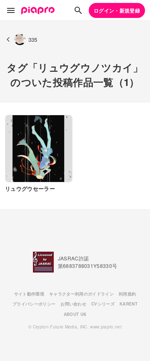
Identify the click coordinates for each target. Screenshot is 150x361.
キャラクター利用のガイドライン (81, 294)
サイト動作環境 (29, 294)
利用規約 (127, 294)
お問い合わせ (73, 304)
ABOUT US (75, 314)
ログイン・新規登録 (117, 10)
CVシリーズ (103, 304)
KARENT (129, 304)
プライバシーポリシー (33, 304)
